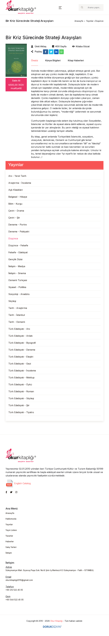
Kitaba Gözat (83, 46)
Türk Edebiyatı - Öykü (20, 384)
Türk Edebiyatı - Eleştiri (20, 356)
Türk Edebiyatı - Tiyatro (21, 412)
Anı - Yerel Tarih (17, 175)
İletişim (9, 553)
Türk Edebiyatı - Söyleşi (21, 398)
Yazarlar (9, 536)
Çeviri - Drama (16, 210)
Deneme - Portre (17, 224)
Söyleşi (12, 301)
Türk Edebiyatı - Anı (19, 328)
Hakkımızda (11, 519)
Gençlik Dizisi (15, 259)
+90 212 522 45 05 (14, 590)
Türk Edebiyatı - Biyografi (22, 342)
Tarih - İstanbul (16, 315)
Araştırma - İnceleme (19, 182)
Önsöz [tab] (34, 60)
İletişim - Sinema (17, 273)
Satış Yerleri (11, 547)
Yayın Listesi (11, 530)
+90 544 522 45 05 (15, 599)
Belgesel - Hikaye (17, 196)
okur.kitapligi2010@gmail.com (19, 580)
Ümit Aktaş (40, 46)
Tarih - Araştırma (17, 308)
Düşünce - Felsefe (18, 245)
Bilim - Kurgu (15, 203)
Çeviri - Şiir (14, 217)
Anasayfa (79, 21)
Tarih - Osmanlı (16, 321)
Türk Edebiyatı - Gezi (19, 363)
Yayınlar (89, 21)
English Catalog (22, 483)
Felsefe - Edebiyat (18, 252)
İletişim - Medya (16, 266)
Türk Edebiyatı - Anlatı (20, 335)
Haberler (10, 541)
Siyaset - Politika (17, 287)
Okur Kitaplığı (56, 621)
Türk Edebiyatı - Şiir (19, 405)
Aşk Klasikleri (15, 189)
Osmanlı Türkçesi (17, 280)
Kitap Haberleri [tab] (76, 60)
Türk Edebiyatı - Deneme (21, 349)
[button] (60, 7)
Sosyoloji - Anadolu (19, 294)
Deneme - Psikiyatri (18, 231)
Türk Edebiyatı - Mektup (21, 377)
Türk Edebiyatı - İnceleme (22, 370)
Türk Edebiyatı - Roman (21, 391)
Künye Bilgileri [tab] (53, 60)
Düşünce (13, 238)
